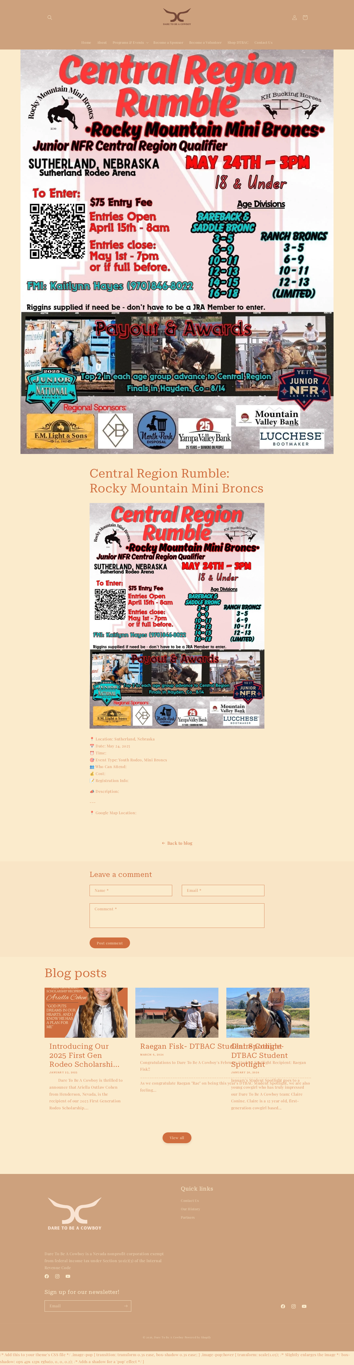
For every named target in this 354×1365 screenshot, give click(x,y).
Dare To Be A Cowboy (169, 1337)
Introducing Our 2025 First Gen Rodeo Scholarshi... (84, 1055)
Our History (190, 1209)
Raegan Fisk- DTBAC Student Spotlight (211, 1046)
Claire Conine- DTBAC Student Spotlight (259, 1055)
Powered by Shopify (198, 1337)
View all (177, 1137)
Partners (188, 1217)
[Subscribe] (125, 1306)
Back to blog (180, 843)
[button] (50, 17)
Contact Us (190, 1200)
